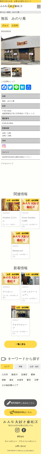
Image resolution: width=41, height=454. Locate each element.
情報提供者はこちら (23, 412)
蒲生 (11, 380)
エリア (7, 366)
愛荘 (29, 380)
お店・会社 (34, 366)
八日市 (15, 25)
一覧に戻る (20, 344)
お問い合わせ (20, 446)
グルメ (5, 25)
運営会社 (20, 436)
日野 (36, 380)
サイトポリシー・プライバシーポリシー (20, 441)
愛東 (33, 374)
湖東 (4, 380)
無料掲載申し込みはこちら (22, 403)
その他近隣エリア (10, 385)
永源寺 (20, 380)
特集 (20, 366)
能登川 (14, 374)
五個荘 (24, 374)
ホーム (2, 12)
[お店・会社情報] (11, 209)
